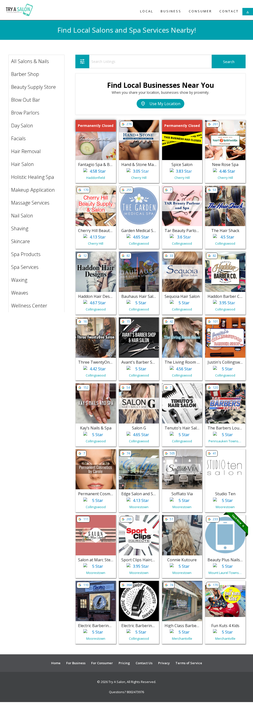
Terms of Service (188, 663)
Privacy (164, 663)
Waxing (19, 280)
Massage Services (30, 202)
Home (56, 663)
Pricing (124, 663)
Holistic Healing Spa (32, 177)
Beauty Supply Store (33, 87)
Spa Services (25, 267)
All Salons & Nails (30, 61)
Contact (229, 11)
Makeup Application (33, 190)
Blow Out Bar (25, 99)
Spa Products (26, 254)
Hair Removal (26, 151)
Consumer (200, 11)
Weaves (19, 292)
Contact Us (144, 663)
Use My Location (160, 104)
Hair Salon (22, 164)
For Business (75, 663)
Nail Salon (22, 215)
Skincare (20, 241)
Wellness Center (29, 305)
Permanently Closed (95, 125)
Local (146, 11)
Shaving (19, 228)
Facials (18, 138)
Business (171, 11)
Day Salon (22, 125)
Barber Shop (25, 74)
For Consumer (102, 663)
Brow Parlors (25, 112)
